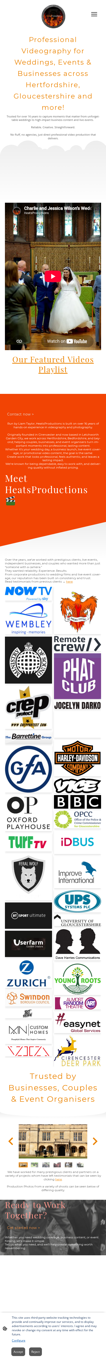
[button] (23, 1164)
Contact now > (20, 414)
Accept (18, 1352)
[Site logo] (53, 16)
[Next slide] (94, 1141)
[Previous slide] (11, 1141)
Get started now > (23, 1228)
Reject (35, 1352)
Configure (18, 1340)
